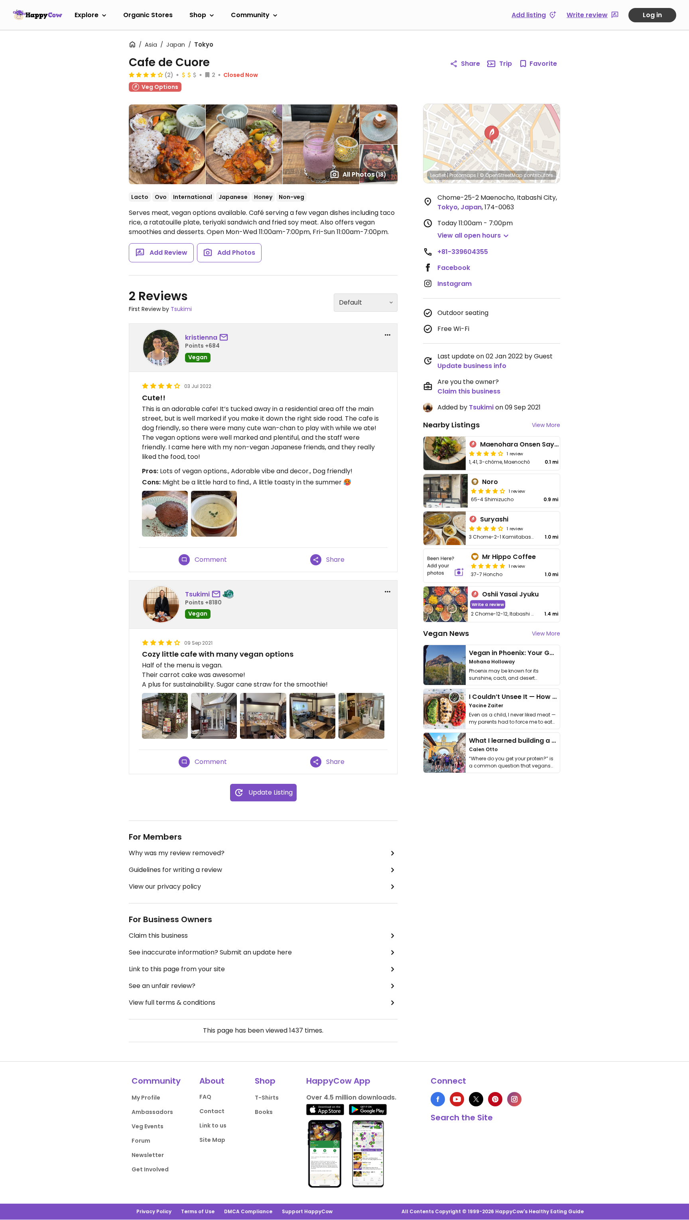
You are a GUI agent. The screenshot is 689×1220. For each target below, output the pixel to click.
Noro (490, 481)
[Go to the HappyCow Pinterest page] (495, 1099)
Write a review (488, 604)
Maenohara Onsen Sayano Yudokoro (540, 444)
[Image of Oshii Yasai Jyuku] (445, 604)
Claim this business (158, 935)
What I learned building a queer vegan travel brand (552, 740)
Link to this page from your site (177, 969)
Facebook (453, 267)
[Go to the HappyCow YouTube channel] (457, 1099)
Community (250, 15)
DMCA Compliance (248, 1211)
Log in (652, 15)
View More (546, 425)
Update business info (471, 365)
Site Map (212, 1140)
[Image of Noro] (445, 491)
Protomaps (462, 175)
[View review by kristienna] (161, 348)
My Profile (146, 1098)
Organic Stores (148, 15)
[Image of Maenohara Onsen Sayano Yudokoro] (444, 453)
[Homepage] (37, 14)
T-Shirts (267, 1098)
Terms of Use (198, 1211)
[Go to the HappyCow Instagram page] (514, 1099)
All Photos (364, 174)
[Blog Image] (444, 665)
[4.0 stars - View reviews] (488, 490)
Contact (211, 1111)
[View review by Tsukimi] (161, 604)
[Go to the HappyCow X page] (476, 1099)
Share (470, 63)
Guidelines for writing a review (175, 869)
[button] (491, 135)
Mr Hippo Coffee (509, 556)
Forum (141, 1141)
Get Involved (150, 1169)
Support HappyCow (307, 1211)
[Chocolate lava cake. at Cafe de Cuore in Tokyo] (165, 514)
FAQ (205, 1097)
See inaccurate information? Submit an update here (210, 952)
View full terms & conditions (172, 1002)
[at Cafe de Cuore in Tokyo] (165, 716)
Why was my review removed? (176, 853)
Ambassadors (152, 1112)
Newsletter (148, 1155)
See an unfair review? (162, 985)
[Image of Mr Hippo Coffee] (445, 565)
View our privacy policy (165, 886)
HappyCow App (338, 1080)
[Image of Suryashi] (444, 528)
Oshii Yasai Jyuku (510, 594)
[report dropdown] (387, 335)
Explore (86, 15)
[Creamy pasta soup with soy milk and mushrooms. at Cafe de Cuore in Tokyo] (214, 514)
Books (264, 1112)
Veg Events (147, 1126)
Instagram (454, 283)
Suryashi (494, 519)
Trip (505, 63)
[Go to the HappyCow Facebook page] (438, 1099)
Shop (197, 15)
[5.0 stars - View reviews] (488, 565)
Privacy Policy (153, 1211)
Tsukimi (181, 309)
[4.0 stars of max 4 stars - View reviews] (146, 74)
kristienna (201, 337)
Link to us (212, 1125)
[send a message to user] (225, 337)
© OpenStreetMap (501, 175)
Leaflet (438, 175)
